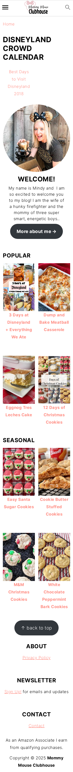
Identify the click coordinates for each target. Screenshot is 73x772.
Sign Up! (12, 691)
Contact (37, 725)
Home (9, 24)
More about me (34, 231)
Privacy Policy (37, 657)
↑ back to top (36, 628)
